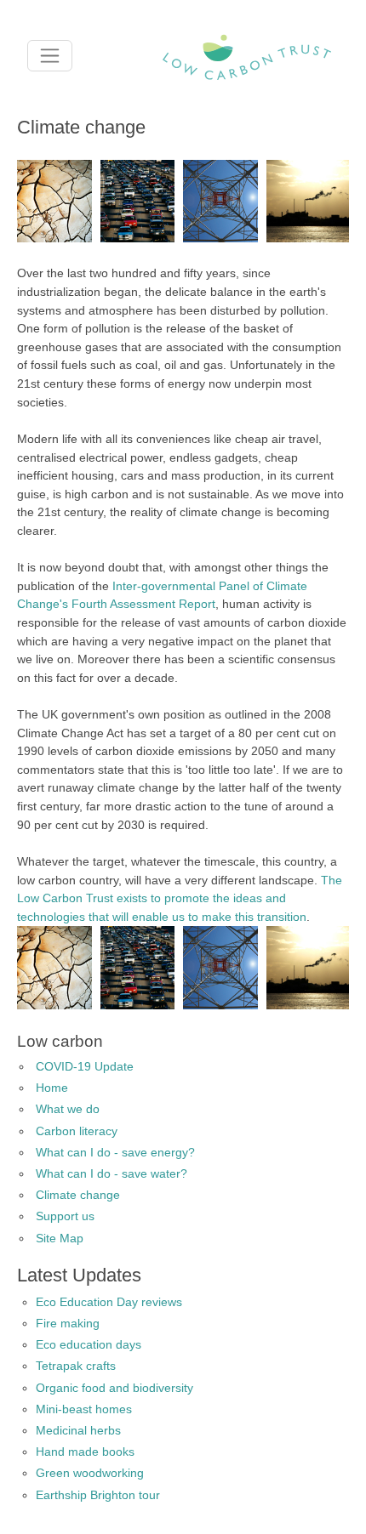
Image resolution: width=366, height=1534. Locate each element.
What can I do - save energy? (115, 1152)
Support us (65, 1216)
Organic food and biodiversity (114, 1388)
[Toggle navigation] (49, 55)
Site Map (59, 1238)
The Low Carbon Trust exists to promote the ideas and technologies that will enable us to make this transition (179, 898)
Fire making (68, 1323)
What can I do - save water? (111, 1173)
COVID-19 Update (85, 1066)
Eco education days (88, 1344)
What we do (68, 1109)
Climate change (78, 1195)
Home (52, 1087)
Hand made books (85, 1451)
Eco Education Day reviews (109, 1302)
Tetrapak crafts (76, 1365)
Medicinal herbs (78, 1430)
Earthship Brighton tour (98, 1495)
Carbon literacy (76, 1131)
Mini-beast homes (84, 1409)
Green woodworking (90, 1473)
